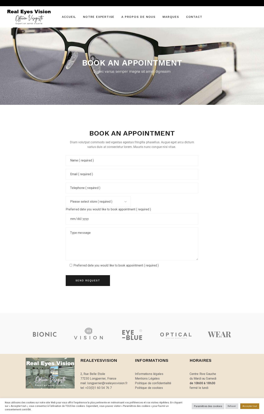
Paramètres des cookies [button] (208, 406)
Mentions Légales (147, 378)
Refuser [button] (232, 406)
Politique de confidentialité (153, 383)
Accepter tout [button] (250, 406)
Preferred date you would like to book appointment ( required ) (108, 209)
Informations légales (149, 374)
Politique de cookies (149, 388)
